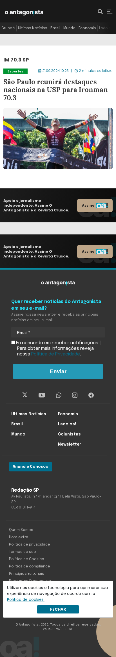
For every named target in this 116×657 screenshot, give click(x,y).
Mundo (69, 28)
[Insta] (74, 395)
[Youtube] (42, 395)
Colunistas (69, 434)
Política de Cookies (26, 559)
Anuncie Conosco (30, 467)
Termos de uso (22, 552)
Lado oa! (106, 28)
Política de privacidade (29, 544)
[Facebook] (91, 395)
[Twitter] (25, 395)
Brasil (55, 28)
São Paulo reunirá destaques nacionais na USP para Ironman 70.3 (52, 71)
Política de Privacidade (55, 354)
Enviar (58, 371)
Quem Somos (21, 530)
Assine (88, 205)
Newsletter (69, 444)
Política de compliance (29, 566)
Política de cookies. (25, 599)
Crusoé (8, 28)
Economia (87, 28)
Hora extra (18, 537)
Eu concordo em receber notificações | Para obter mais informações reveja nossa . (58, 349)
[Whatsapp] (58, 395)
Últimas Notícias (32, 28)
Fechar (58, 609)
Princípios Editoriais (26, 574)
